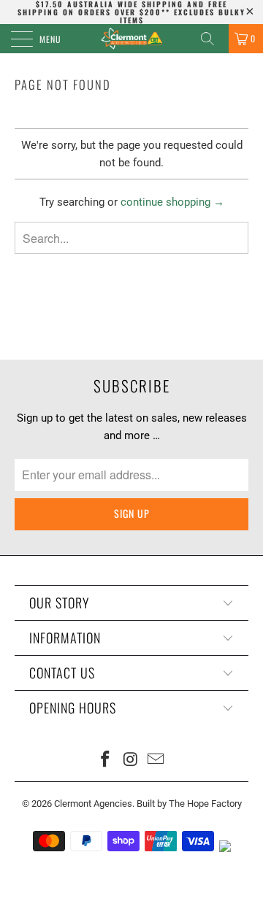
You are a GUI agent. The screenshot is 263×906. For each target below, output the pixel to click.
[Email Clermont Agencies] (156, 760)
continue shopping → (172, 202)
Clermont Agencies (93, 803)
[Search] (212, 38)
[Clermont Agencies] (131, 38)
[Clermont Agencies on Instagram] (131, 760)
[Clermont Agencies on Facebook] (105, 760)
